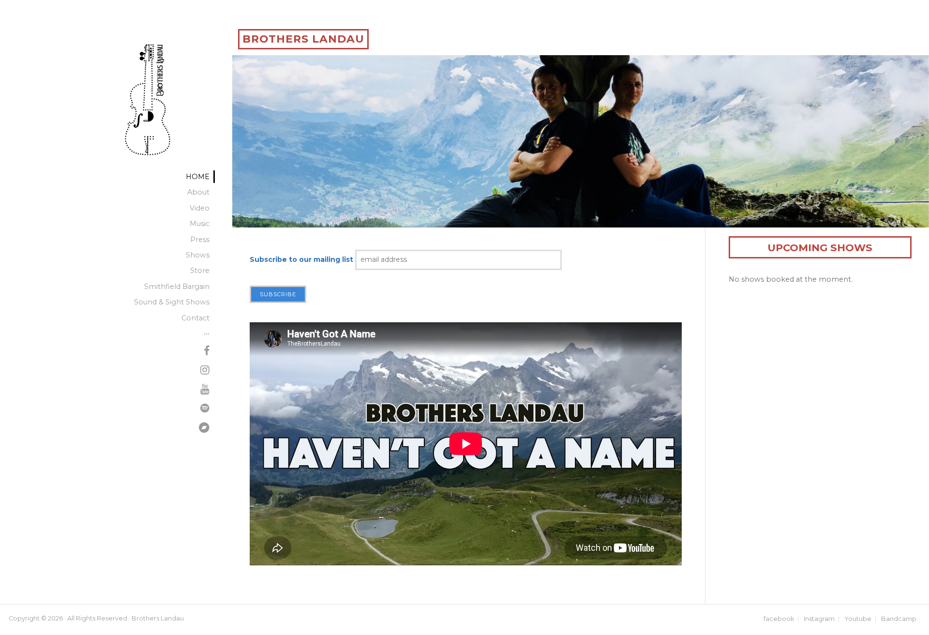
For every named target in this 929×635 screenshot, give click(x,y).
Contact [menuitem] (195, 318)
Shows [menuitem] (198, 255)
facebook (779, 619)
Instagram (819, 619)
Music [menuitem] (200, 223)
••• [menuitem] (207, 333)
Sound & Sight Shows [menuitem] (172, 302)
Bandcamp (898, 619)
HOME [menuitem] (198, 176)
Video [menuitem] (200, 208)
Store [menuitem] (200, 270)
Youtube (857, 619)
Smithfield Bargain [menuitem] (177, 286)
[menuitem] (207, 352)
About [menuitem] (198, 192)
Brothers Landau (303, 38)
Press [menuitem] (200, 239)
